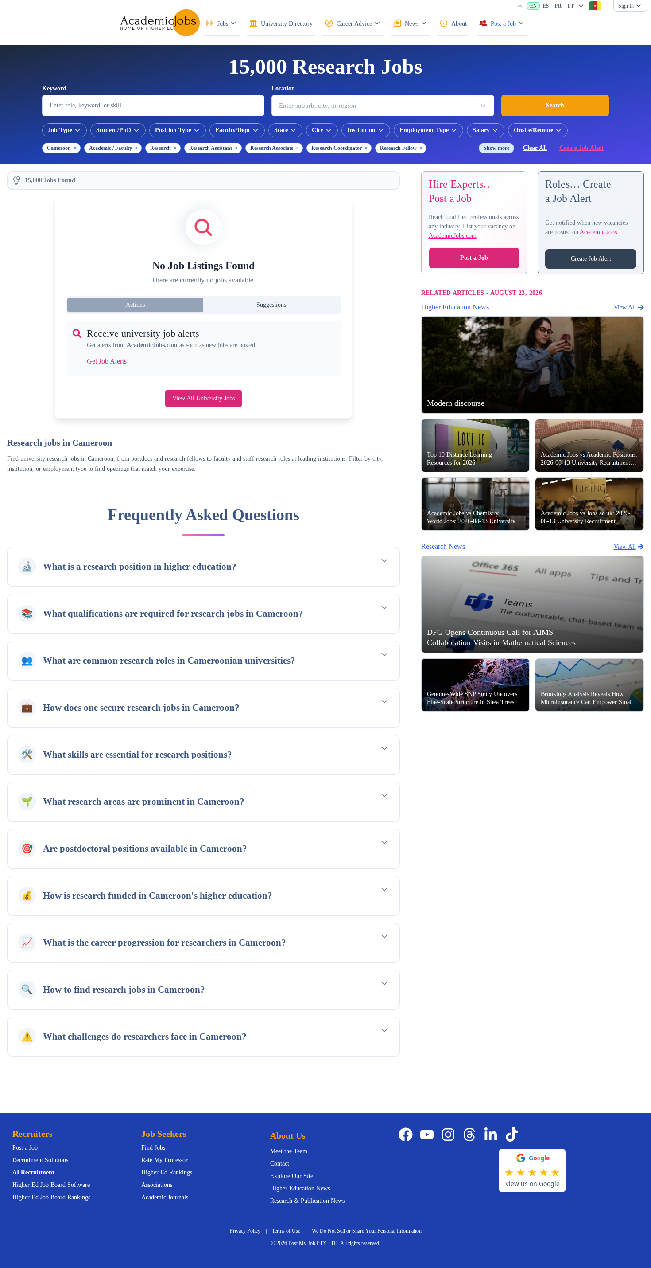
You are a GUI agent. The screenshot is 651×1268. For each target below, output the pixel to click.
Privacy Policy (245, 1231)
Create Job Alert (581, 148)
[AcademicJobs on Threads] (471, 1134)
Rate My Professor (164, 1160)
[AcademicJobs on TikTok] (514, 1134)
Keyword (54, 88)
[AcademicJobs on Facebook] (407, 1134)
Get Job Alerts (107, 361)
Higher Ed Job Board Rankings (51, 1197)
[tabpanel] (203, 348)
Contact (279, 1163)
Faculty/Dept (232, 130)
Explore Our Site (291, 1176)
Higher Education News (300, 1188)
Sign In (626, 6)
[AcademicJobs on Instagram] (450, 1134)
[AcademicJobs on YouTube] (429, 1134)
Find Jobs (153, 1147)
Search (555, 105)
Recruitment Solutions (40, 1160)
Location (283, 88)
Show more (496, 148)
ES (546, 5)
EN (533, 5)
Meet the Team (288, 1151)
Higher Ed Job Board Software (51, 1185)
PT (571, 5)
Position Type (173, 130)
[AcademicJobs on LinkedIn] (492, 1134)
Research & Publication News (307, 1201)
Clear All (535, 148)
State (281, 130)
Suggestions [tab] (271, 304)
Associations (156, 1185)
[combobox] (595, 5)
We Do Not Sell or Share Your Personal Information (367, 1231)
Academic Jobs (598, 232)
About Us (288, 1135)
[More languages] (581, 5)
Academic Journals (164, 1197)
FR (558, 5)
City (317, 130)
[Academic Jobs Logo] (160, 22)
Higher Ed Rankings (166, 1172)
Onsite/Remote (533, 130)
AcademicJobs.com (453, 235)
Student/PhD (113, 130)
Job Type (60, 130)
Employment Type (424, 130)
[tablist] (203, 305)
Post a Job (474, 257)
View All (625, 307)
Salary (481, 130)
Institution (361, 130)
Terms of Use (286, 1231)
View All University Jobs (203, 398)
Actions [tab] (135, 304)
